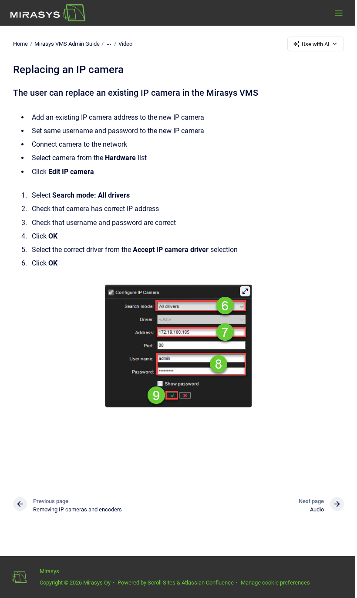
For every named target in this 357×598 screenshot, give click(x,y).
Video (125, 43)
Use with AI (316, 44)
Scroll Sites (161, 582)
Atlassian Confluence (208, 582)
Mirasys (49, 571)
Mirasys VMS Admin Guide (67, 43)
